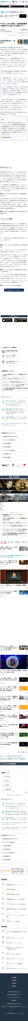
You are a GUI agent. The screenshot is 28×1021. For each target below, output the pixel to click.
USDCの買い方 (8, 443)
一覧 (24, 371)
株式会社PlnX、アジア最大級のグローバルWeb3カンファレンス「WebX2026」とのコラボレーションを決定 (16, 829)
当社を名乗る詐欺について (14, 994)
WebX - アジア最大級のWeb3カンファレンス (14, 1006)
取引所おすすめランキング (10, 436)
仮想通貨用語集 (7, 137)
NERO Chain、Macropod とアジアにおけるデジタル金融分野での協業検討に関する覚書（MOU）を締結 (16, 813)
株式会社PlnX (8, 827)
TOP (3, 1020)
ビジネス (2, 505)
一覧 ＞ (25, 512)
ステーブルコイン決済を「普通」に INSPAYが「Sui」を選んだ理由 (16, 418)
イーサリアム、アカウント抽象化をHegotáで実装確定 (9, 592)
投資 (1, 504)
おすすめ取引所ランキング (12, 361)
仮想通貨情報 (24, 29)
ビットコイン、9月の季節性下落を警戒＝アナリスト (9, 725)
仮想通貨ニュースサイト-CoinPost (16, 1013)
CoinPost (2, 510)
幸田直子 (3, 29)
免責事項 (14, 983)
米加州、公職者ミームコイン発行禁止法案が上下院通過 (9, 548)
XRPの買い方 (7, 454)
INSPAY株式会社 (9, 417)
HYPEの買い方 (7, 457)
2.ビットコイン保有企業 (6, 758)
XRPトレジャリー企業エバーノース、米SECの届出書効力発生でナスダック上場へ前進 (9, 648)
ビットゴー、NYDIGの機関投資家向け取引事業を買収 (9, 743)
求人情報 (14, 980)
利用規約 (14, 986)
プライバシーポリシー (14, 997)
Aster (6, 423)
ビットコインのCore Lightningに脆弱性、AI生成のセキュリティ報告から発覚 (13, 671)
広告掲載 (14, 977)
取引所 (19, 1020)
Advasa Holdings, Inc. (10, 400)
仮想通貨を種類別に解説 (12, 350)
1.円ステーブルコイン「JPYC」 (15, 756)
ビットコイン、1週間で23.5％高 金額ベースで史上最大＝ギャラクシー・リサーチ (9, 562)
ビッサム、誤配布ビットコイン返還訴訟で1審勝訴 (13, 585)
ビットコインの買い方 (11, 355)
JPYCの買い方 (7, 447)
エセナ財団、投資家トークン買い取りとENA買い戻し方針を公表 (9, 679)
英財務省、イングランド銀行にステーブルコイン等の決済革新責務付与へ (9, 717)
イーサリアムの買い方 (9, 450)
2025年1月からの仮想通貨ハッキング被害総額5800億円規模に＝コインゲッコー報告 (9, 735)
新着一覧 (8, 1020)
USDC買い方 (15, 4)
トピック (14, 1020)
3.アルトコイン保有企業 (19, 758)
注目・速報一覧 (22, 752)
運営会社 (14, 1000)
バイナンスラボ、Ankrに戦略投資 (12, 285)
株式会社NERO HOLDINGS (12, 409)
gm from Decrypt (7, 31)
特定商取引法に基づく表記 (14, 1003)
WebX (25, 1020)
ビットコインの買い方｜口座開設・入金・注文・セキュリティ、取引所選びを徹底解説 (9, 688)
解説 (1, 508)
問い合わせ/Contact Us (14, 991)
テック (1, 507)
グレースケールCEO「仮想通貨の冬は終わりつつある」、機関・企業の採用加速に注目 (9, 698)
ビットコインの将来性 (6, 4)
